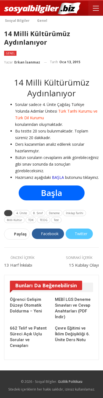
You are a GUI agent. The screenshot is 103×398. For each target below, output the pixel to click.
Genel (10, 53)
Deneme (55, 213)
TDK (31, 220)
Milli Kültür (14, 220)
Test (56, 220)
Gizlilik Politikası (70, 381)
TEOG (44, 220)
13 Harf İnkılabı (18, 265)
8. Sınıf (38, 213)
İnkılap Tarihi (75, 213)
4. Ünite (22, 213)
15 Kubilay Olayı (84, 265)
